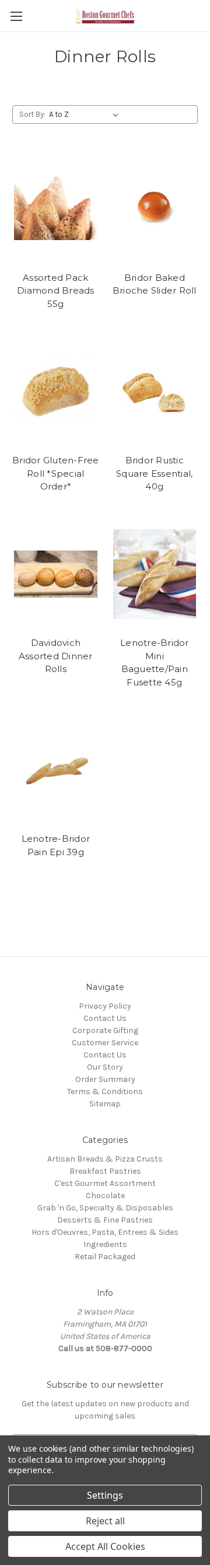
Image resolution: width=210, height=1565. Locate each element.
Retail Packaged (105, 1257)
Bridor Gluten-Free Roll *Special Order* (55, 473)
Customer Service (105, 1043)
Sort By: (32, 114)
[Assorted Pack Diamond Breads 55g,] (55, 208)
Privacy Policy (105, 1006)
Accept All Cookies (105, 1546)
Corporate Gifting (105, 1030)
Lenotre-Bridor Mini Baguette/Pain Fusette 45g (154, 662)
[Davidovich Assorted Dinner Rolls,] (55, 574)
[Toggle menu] (16, 16)
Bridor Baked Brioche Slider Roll (155, 284)
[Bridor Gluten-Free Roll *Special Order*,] (55, 391)
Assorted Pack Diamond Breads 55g (55, 290)
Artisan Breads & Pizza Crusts (105, 1159)
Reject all (105, 1520)
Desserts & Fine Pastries (105, 1220)
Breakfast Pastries (105, 1171)
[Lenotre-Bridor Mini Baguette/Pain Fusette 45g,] (155, 574)
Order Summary (105, 1079)
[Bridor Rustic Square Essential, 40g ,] (155, 391)
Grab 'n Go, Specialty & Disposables (105, 1208)
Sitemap (105, 1104)
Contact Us (105, 1018)
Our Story (105, 1067)
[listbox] (86, 114)
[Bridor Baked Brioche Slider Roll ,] (155, 208)
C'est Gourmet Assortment (105, 1183)
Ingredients (105, 1244)
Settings (105, 1495)
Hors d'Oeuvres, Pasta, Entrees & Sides (105, 1232)
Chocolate (105, 1195)
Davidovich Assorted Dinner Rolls (56, 655)
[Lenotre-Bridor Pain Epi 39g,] (55, 769)
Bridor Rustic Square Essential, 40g (154, 473)
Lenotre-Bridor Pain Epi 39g (56, 845)
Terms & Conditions (105, 1091)
